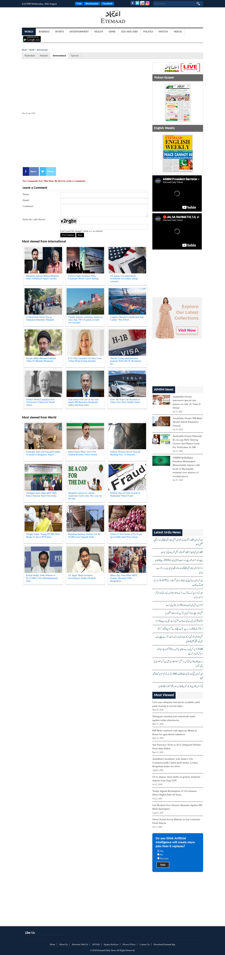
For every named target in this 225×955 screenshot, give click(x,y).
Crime (112, 31)
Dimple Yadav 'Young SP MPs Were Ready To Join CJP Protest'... (43, 535)
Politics (148, 31)
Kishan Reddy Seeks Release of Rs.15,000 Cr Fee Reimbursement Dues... (42, 578)
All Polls (96, 944)
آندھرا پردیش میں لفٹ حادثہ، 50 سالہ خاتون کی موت (184, 605)
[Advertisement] (48, 17)
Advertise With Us (80, 944)
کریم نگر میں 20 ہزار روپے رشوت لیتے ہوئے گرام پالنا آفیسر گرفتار (180, 629)
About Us (63, 944)
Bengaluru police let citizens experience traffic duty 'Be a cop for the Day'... (85, 496)
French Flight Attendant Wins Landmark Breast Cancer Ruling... (84, 277)
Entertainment (79, 31)
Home (24, 50)
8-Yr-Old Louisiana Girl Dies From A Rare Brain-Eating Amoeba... (85, 359)
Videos (178, 31)
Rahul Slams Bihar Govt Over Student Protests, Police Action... (83, 453)
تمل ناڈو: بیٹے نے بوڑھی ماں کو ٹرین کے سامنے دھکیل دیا (184, 613)
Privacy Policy (129, 944)
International (42, 50)
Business (44, 31)
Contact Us (145, 944)
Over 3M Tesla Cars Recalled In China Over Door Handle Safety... (126, 401)
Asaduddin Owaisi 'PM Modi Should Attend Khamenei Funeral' (187, 422)
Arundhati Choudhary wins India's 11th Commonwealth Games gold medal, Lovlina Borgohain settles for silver (175, 763)
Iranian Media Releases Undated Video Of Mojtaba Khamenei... (41, 359)
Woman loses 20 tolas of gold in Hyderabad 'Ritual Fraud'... (125, 494)
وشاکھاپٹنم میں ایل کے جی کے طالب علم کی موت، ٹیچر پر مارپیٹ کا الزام (179, 621)
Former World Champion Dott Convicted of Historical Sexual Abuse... (40, 402)
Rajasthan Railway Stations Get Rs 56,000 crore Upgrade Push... (84, 535)
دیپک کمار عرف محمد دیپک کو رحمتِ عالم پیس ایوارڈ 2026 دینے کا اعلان (179, 560)
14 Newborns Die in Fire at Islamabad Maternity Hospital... (41, 318)
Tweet (50, 171)
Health (98, 31)
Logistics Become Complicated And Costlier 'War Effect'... (126, 318)
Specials (75, 55)
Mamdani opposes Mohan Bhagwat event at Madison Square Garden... (42, 277)
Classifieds (107, 3)
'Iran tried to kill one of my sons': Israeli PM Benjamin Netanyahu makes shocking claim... (84, 402)
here (90, 231)
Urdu (79, 3)
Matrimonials (91, 3)
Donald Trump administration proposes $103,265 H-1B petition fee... (125, 361)
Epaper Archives (111, 944)
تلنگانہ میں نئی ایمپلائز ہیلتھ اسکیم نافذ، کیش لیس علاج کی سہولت (182, 552)
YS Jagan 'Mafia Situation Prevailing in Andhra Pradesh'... (83, 576)
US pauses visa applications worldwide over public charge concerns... (124, 279)
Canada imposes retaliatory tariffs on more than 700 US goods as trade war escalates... (85, 320)
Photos (163, 31)
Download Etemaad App (164, 944)
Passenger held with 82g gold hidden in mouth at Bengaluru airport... (43, 453)
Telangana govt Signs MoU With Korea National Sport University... (42, 494)
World (29, 31)
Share (33, 171)
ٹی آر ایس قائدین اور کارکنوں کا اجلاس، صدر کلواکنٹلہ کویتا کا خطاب (180, 686)
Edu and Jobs (129, 31)
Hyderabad (30, 55)
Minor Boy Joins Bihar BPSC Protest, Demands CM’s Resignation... (124, 578)
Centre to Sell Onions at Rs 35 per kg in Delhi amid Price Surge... (126, 535)
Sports (59, 31)
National (44, 55)
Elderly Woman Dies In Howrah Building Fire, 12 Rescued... (125, 453)
